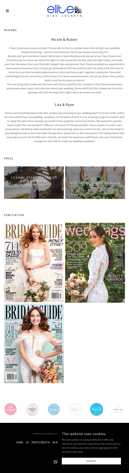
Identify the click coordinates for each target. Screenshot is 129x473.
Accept (91, 461)
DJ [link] (27, 442)
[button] (13, 10)
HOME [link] (19, 442)
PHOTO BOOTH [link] (41, 442)
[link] (64, 10)
